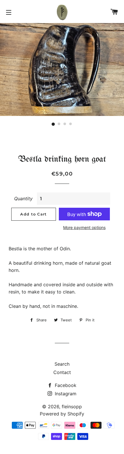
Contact (62, 372)
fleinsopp (72, 406)
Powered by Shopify (62, 414)
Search (62, 364)
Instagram (64, 393)
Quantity (23, 198)
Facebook (64, 385)
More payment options (84, 227)
